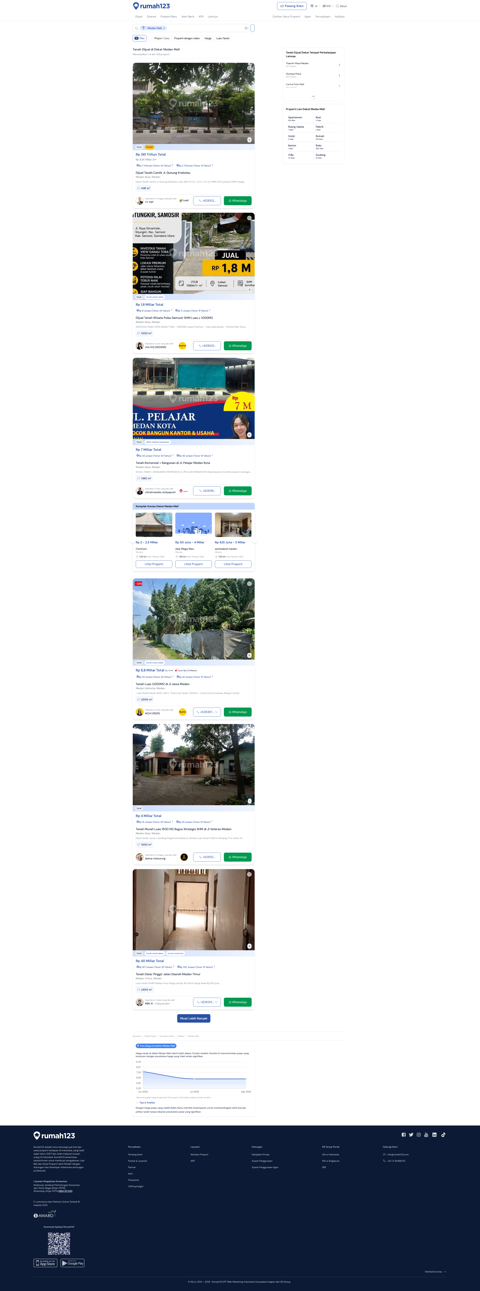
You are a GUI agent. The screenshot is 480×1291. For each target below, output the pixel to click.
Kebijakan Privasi (260, 1154)
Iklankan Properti (199, 1154)
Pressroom (133, 1180)
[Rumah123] (151, 6)
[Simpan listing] (249, 68)
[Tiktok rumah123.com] (443, 1135)
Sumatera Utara (167, 1036)
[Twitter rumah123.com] (411, 1134)
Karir (130, 1173)
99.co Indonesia (330, 1154)
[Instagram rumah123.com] (418, 1134)
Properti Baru (161, 38)
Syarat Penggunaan (262, 1160)
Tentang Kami (135, 1154)
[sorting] (149, 38)
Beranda (137, 1036)
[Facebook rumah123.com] (403, 1134)
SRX (324, 1167)
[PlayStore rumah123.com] (72, 1263)
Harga (208, 38)
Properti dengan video (187, 38)
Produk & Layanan (137, 1160)
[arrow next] (248, 103)
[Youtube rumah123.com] (426, 1134)
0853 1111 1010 (65, 1191)
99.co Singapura (330, 1160)
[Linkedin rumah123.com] (434, 1135)
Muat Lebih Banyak (193, 1018)
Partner (132, 1167)
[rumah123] (54, 1136)
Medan (181, 1036)
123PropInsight (135, 1186)
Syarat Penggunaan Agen (265, 1167)
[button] (188, 28)
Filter (140, 38)
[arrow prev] (139, 103)
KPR (193, 1160)
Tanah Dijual (150, 1036)
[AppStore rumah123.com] (45, 1263)
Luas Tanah (223, 38)
